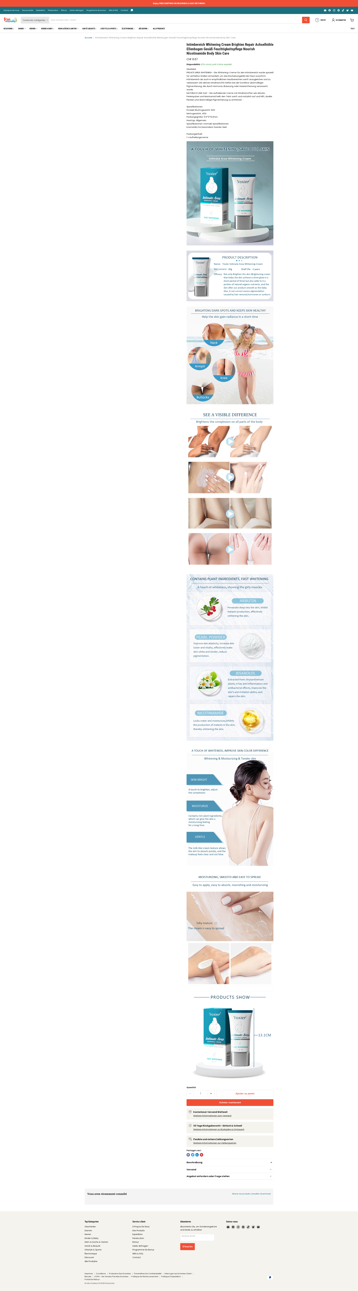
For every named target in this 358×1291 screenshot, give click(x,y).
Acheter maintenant (230, 1102)
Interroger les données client (178, 1273)
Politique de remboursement (144, 1276)
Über (353, 28)
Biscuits (88, 1276)
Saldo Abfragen (77, 10)
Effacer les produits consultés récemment (251, 1194)
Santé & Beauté (88, 28)
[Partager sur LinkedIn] (197, 1154)
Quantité (191, 1087)
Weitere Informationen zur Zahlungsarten (214, 1142)
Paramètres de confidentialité (148, 1273)
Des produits (27, 10)
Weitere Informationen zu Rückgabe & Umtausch (218, 1129)
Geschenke (8, 28)
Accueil (88, 37)
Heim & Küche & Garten (67, 28)
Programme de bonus (96, 10)
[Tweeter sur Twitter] (192, 1154)
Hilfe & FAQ (113, 10)
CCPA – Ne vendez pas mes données (111, 1276)
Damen (21, 28)
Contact (124, 10)
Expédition (40, 10)
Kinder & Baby (47, 28)
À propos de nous (11, 10)
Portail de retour (92, 1279)
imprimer (89, 1273)
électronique (127, 28)
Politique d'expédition (171, 1276)
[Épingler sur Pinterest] (201, 1154)
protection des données (120, 1273)
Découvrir (143, 28)
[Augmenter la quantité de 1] (211, 1093)
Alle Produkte (159, 28)
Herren (32, 28)
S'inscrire (187, 1246)
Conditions (101, 1273)
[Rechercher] (306, 20)
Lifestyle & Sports (108, 28)
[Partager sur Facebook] (188, 1154)
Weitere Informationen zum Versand (212, 1115)
